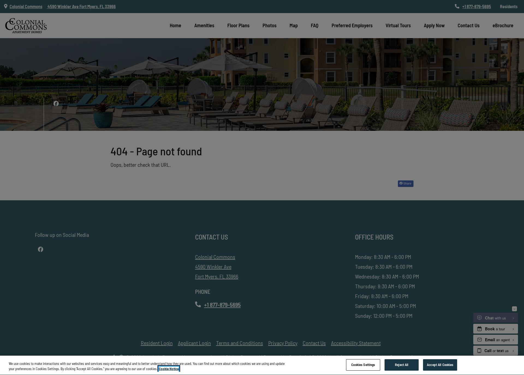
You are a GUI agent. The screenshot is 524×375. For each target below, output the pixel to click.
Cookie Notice (169, 369)
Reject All (401, 364)
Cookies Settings (363, 364)
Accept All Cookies (440, 364)
